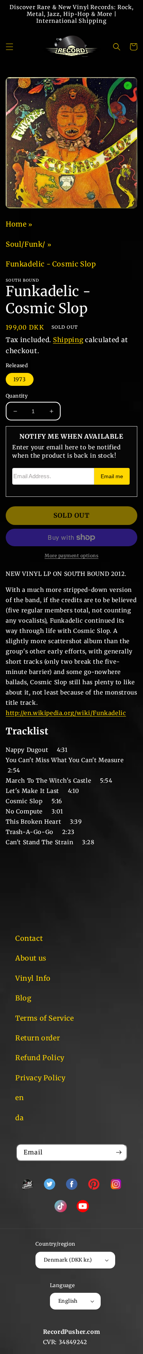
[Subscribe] (118, 1152)
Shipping (68, 340)
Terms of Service (44, 1018)
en (19, 1097)
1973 (19, 379)
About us (31, 958)
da (19, 1117)
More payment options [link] (71, 555)
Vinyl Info (33, 978)
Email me (112, 476)
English (68, 1301)
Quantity (17, 396)
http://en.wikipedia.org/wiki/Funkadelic (66, 713)
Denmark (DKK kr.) (68, 1260)
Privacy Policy (40, 1077)
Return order (37, 1038)
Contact (29, 938)
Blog (23, 998)
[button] (9, 46)
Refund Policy (39, 1057)
